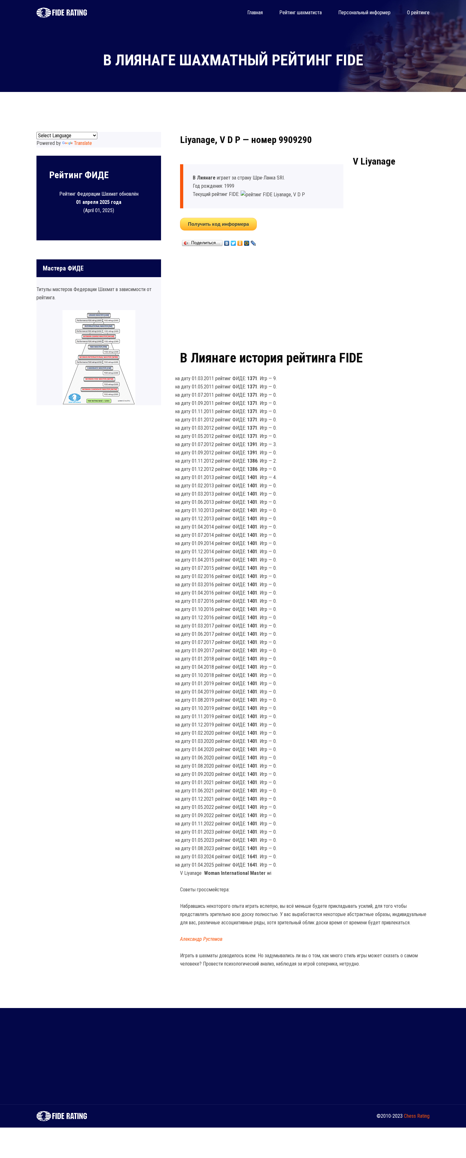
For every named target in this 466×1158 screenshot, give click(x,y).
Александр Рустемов (201, 939)
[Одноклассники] (240, 241)
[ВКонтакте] (226, 241)
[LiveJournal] (253, 241)
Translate (83, 143)
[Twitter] (233, 241)
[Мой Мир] (246, 241)
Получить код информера (218, 224)
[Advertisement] (305, 297)
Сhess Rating (417, 1116)
